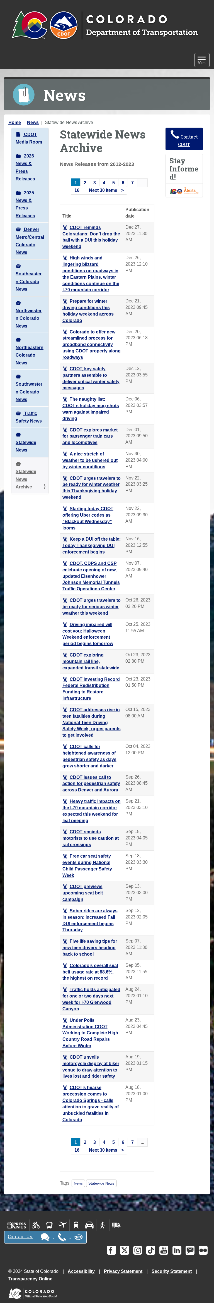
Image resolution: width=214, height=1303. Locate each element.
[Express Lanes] (17, 1225)
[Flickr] (203, 1250)
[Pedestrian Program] (103, 1225)
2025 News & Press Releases (25, 204)
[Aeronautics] (63, 1225)
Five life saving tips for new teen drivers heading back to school (89, 947)
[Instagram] (137, 1250)
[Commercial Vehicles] (116, 1225)
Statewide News (26, 446)
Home (14, 122)
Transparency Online (30, 1278)
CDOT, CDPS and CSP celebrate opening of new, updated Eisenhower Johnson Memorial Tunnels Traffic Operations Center (91, 576)
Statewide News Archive (26, 479)
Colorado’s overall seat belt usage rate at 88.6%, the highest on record (90, 972)
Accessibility (81, 1271)
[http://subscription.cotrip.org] (184, 190)
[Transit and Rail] (49, 1225)
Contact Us (20, 1236)
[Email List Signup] (190, 1250)
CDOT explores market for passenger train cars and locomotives (90, 436)
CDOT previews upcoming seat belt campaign (82, 893)
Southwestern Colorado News (29, 392)
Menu (204, 60)
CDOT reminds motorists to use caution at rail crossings (90, 838)
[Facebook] (111, 1250)
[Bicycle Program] (36, 1225)
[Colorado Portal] (33, 1292)
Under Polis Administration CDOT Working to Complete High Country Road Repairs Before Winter (90, 1033)
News (33, 122)
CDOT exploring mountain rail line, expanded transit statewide (90, 661)
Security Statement (172, 1271)
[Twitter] (124, 1250)
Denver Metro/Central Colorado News (30, 241)
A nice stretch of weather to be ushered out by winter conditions (90, 460)
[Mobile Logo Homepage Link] (104, 25)
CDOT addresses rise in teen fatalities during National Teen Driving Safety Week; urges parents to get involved (91, 722)
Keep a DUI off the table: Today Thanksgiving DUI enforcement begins (91, 545)
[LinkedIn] (177, 1250)
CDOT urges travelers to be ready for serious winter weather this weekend (91, 606)
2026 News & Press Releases (25, 167)
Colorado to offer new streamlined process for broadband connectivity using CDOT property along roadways (91, 345)
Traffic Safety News (29, 417)
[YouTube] (164, 1250)
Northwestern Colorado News (29, 318)
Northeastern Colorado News (29, 355)
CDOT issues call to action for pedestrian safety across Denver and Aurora (91, 784)
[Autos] (89, 1225)
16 (76, 190)
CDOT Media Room (29, 138)
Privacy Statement (123, 1271)
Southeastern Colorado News (29, 281)
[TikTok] (150, 1250)
